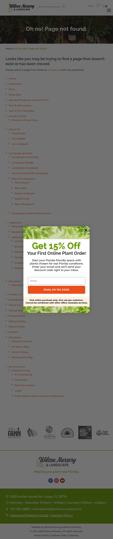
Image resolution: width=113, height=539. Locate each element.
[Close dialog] (85, 230)
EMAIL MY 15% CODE (56, 289)
